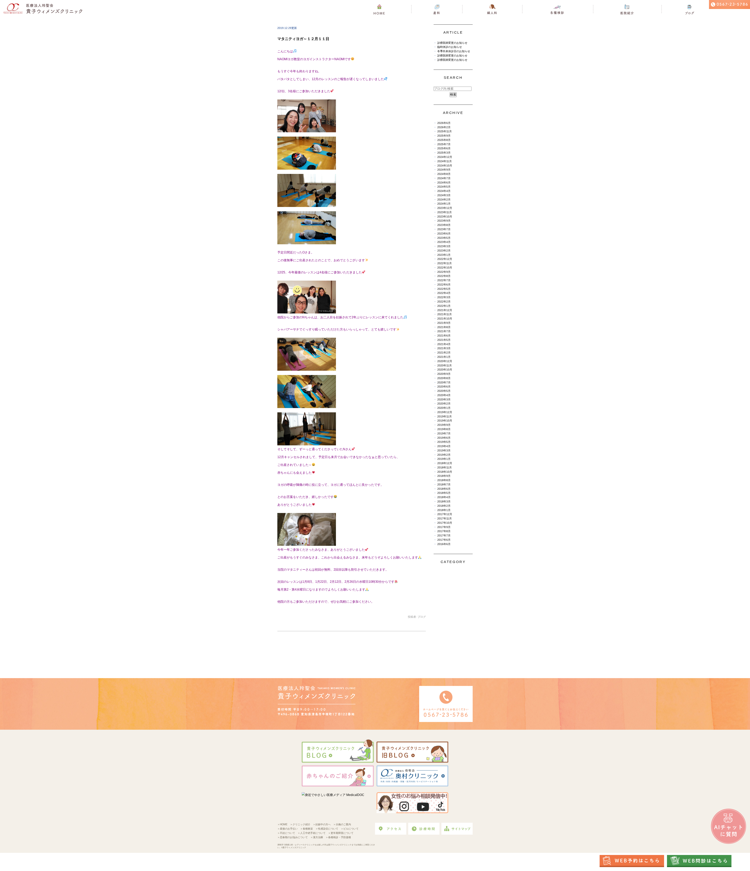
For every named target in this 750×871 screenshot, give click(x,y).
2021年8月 (444, 327)
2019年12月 (444, 412)
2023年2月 (444, 250)
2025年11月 (444, 131)
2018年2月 (444, 505)
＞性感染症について (326, 828)
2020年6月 (444, 386)
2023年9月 (444, 220)
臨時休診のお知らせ (449, 47)
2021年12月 (444, 310)
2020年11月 (444, 365)
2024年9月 (444, 169)
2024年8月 (444, 174)
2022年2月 (444, 301)
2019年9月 (444, 424)
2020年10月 (444, 369)
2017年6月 (444, 539)
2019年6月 (444, 437)
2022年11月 (444, 263)
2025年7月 (444, 144)
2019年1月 (444, 458)
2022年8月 (444, 276)
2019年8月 (444, 429)
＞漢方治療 (316, 837)
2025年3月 (444, 152)
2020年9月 (444, 373)
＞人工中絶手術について (312, 833)
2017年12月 (444, 514)
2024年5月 (444, 186)
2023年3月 (444, 246)
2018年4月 (444, 497)
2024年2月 (444, 199)
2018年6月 (444, 488)
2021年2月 (444, 352)
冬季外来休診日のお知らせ (453, 51)
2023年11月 (444, 212)
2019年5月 (444, 441)
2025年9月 (444, 135)
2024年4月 (444, 191)
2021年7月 (444, 331)
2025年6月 (444, 148)
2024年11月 (444, 161)
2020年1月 (444, 407)
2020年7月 (444, 382)
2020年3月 (444, 399)
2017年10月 (444, 522)
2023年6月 (444, 233)
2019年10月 (444, 420)
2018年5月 (444, 492)
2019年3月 (444, 450)
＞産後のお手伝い (287, 828)
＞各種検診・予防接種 (338, 837)
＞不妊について (286, 833)
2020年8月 (444, 378)
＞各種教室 (306, 828)
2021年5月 (444, 339)
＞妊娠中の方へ (322, 824)
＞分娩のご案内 (342, 824)
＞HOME (282, 824)
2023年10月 (444, 216)
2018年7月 (444, 484)
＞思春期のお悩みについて (292, 837)
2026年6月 (444, 123)
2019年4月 (444, 446)
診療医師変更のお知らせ (452, 42)
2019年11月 (444, 416)
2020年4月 (444, 395)
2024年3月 (444, 195)
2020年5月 (444, 390)
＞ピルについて (350, 828)
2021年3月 (444, 348)
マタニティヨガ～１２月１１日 (303, 39)
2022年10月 (444, 267)
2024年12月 (444, 157)
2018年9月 (444, 475)
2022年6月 (444, 284)
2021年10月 (444, 318)
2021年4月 (444, 344)
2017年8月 (444, 531)
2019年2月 (444, 454)
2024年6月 (444, 182)
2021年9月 (444, 322)
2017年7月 (444, 535)
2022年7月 (444, 280)
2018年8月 (444, 480)
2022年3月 (444, 297)
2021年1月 (444, 356)
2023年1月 (444, 254)
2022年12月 (444, 259)
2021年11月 (444, 314)
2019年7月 (444, 433)
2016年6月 (444, 544)
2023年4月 (444, 242)
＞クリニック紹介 (300, 824)
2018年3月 (444, 501)
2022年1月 (444, 305)
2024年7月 (444, 178)
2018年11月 (444, 467)
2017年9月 (444, 527)
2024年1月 (444, 203)
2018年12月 (444, 463)
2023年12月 (444, 208)
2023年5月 (444, 237)
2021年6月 (444, 335)
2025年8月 (444, 140)
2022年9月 (444, 271)
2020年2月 (444, 403)
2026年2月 (444, 127)
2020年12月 (444, 361)
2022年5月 (444, 288)
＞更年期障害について (341, 833)
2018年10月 (444, 471)
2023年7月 (444, 229)
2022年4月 (444, 293)
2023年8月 (444, 225)
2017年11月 (444, 518)
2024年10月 (444, 165)
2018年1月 (444, 510)
